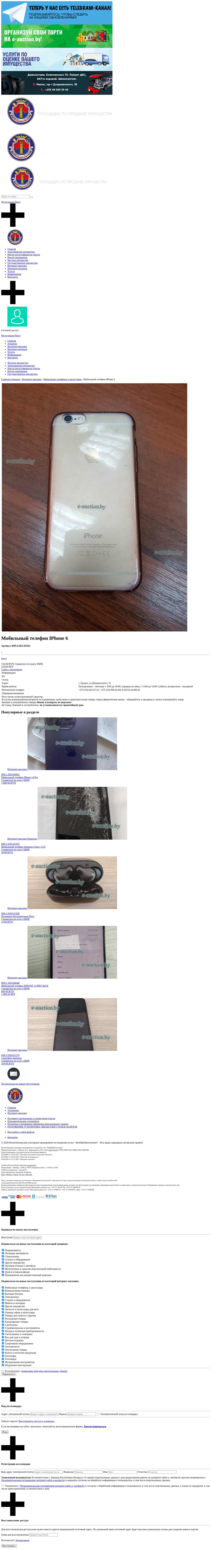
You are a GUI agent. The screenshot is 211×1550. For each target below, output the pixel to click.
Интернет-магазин (17, 265)
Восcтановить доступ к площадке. (37, 1421)
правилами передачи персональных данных (44, 1371)
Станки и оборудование (17, 1259)
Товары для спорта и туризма (20, 1315)
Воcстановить (8, 1546)
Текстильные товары (16, 1349)
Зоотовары (10, 1356)
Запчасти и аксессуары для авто (21, 1309)
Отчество (142, 1472)
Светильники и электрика (18, 1334)
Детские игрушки (14, 1340)
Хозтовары (10, 1359)
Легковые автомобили (16, 1253)
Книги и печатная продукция (20, 1352)
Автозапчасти (12, 1346)
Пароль (63, 1414)
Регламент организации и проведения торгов (31, 1118)
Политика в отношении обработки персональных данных (37, 1124)
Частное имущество (17, 260)
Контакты (12, 277)
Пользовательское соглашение (23, 1121)
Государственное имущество (22, 263)
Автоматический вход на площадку (119, 1414)
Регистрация (8, 202)
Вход (17, 202)
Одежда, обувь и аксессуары (20, 1312)
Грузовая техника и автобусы (20, 1265)
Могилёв (28, 1174)
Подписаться (8, 1374)
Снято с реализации (11, 669)
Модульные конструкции (18, 1365)
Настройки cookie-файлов (21, 1132)
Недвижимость (13, 1250)
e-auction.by (31, 1165)
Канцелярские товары (16, 1321)
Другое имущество (15, 1262)
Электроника (12, 1297)
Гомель (15, 1174)
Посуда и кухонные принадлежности (24, 1331)
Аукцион (12, 343)
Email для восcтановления (15, 1534)
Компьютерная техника (17, 1290)
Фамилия (68, 1472)
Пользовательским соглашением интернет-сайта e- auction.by (52, 1486)
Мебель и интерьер (15, 1303)
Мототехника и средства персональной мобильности (33, 1269)
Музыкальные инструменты (20, 1362)
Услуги (11, 271)
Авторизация (22, 1540)
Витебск (9, 1174)
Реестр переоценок (17, 257)
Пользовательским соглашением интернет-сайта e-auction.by (33, 1480)
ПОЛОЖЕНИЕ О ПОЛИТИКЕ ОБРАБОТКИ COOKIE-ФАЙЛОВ (42, 1126)
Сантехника (11, 1325)
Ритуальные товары (15, 1318)
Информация (14, 274)
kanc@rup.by (53, 1150)
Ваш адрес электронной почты (17, 1472)
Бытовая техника (14, 1294)
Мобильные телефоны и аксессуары (24, 1287)
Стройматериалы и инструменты (22, 1328)
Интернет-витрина (17, 268)
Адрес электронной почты (15, 1414)
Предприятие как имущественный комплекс (28, 1275)
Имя (105, 1472)
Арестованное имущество (21, 252)
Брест (3, 1174)
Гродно (22, 1174)
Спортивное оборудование (19, 1343)
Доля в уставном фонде (17, 1272)
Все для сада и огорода (17, 1337)
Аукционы (13, 1110)
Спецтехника (12, 1256)
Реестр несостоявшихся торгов (23, 254)
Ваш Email (6, 1237)
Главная (11, 249)
